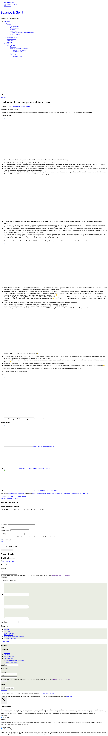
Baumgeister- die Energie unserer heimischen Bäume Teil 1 (34, 468)
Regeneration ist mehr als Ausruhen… (43, 446)
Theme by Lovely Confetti (47, 693)
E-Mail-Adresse (5, 530)
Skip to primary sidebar (10, 4)
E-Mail (3, 572)
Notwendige (6, 717)
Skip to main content (9, 2)
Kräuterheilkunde (8, 635)
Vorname (3, 568)
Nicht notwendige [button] (5, 727)
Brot (33, 493)
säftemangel (50, 493)
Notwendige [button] (4, 715)
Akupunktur (7, 629)
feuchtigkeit (38, 493)
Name (3, 527)
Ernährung (11, 493)
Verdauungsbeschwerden (78, 493)
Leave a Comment (25, 106)
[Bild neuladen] (5, 542)
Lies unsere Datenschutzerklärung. (61, 575)
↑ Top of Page (5, 642)
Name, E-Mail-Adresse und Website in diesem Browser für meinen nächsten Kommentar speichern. (30, 537)
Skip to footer (7, 6)
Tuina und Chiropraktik (10, 638)
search (2, 622)
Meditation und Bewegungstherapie (14, 637)
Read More (69, 696)
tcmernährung (58, 493)
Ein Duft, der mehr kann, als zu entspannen (45, 490)
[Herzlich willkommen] (7, 561)
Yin (87, 493)
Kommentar (4, 524)
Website (3, 534)
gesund (44, 493)
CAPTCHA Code (11, 547)
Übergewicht (66, 493)
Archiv (2, 688)
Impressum (4, 97)
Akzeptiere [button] (63, 696)
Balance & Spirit (12, 12)
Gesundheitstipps (19, 493)
